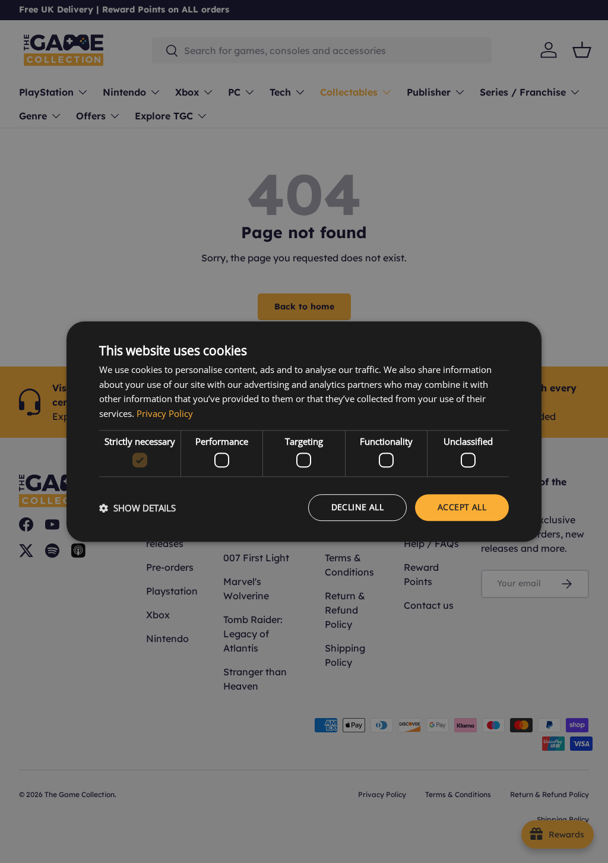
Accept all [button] (462, 507)
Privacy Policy (165, 413)
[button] (137, 507)
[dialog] (304, 431)
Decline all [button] (357, 507)
